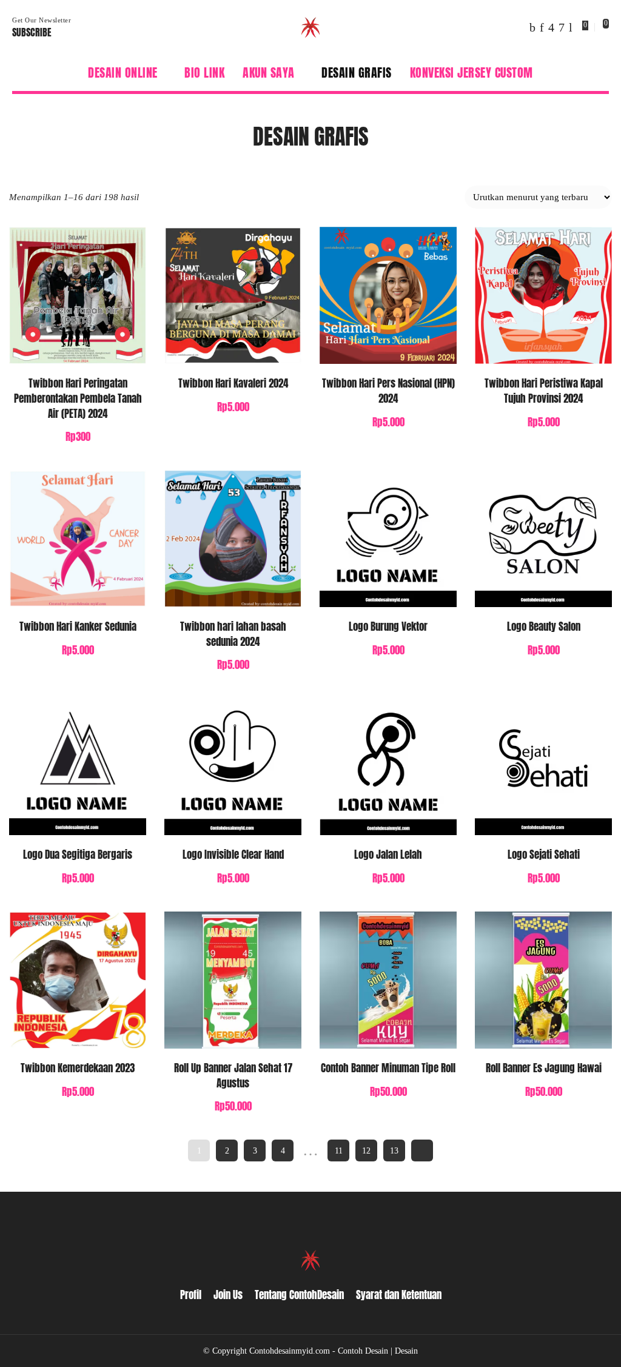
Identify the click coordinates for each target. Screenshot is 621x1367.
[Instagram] (551, 27)
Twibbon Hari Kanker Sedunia (77, 626)
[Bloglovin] (570, 27)
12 (366, 1150)
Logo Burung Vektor (388, 626)
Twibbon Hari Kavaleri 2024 (233, 383)
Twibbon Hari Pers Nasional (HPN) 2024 (388, 390)
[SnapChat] (562, 27)
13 (394, 1150)
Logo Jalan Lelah (388, 854)
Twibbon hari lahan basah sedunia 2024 (233, 634)
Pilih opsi (124, 342)
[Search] (601, 73)
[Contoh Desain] (310, 27)
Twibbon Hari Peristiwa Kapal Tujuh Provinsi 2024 (544, 390)
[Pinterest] (542, 27)
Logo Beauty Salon (543, 626)
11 (339, 1150)
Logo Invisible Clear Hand (233, 854)
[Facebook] (532, 27)
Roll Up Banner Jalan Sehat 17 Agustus (233, 1075)
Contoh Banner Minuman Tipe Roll (388, 1068)
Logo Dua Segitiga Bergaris (77, 854)
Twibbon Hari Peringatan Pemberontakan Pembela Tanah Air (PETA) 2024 (78, 398)
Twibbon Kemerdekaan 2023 (78, 1068)
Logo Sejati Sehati (544, 854)
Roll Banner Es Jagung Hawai (544, 1068)
